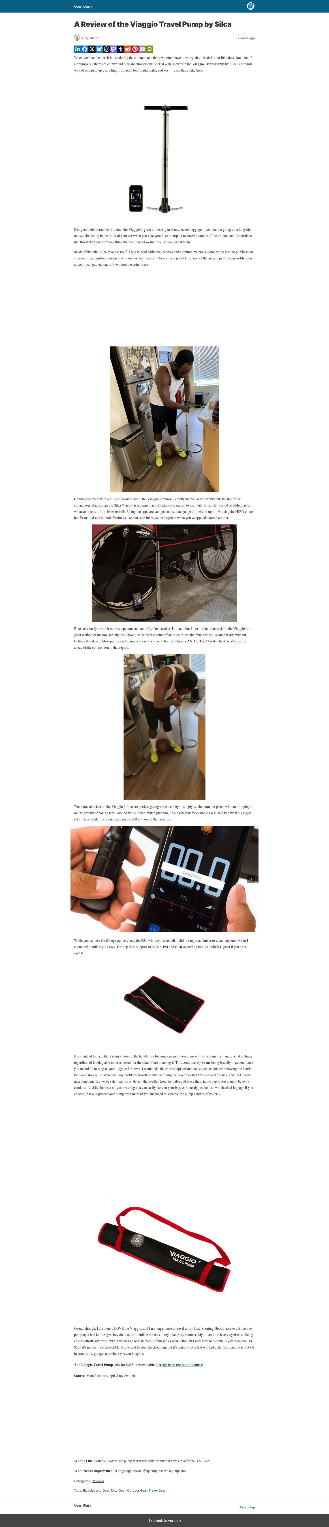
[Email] (142, 51)
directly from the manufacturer (179, 1364)
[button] (251, 879)
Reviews (98, 1481)
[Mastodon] (113, 51)
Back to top (247, 1507)
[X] (92, 51)
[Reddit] (127, 51)
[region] (164, 307)
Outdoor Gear (137, 1490)
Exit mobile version (164, 1520)
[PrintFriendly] (149, 51)
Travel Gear (157, 1490)
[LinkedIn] (77, 51)
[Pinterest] (135, 51)
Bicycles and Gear (96, 1490)
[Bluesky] (99, 51)
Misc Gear (118, 1490)
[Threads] (106, 51)
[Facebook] (84, 51)
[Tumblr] (120, 51)
